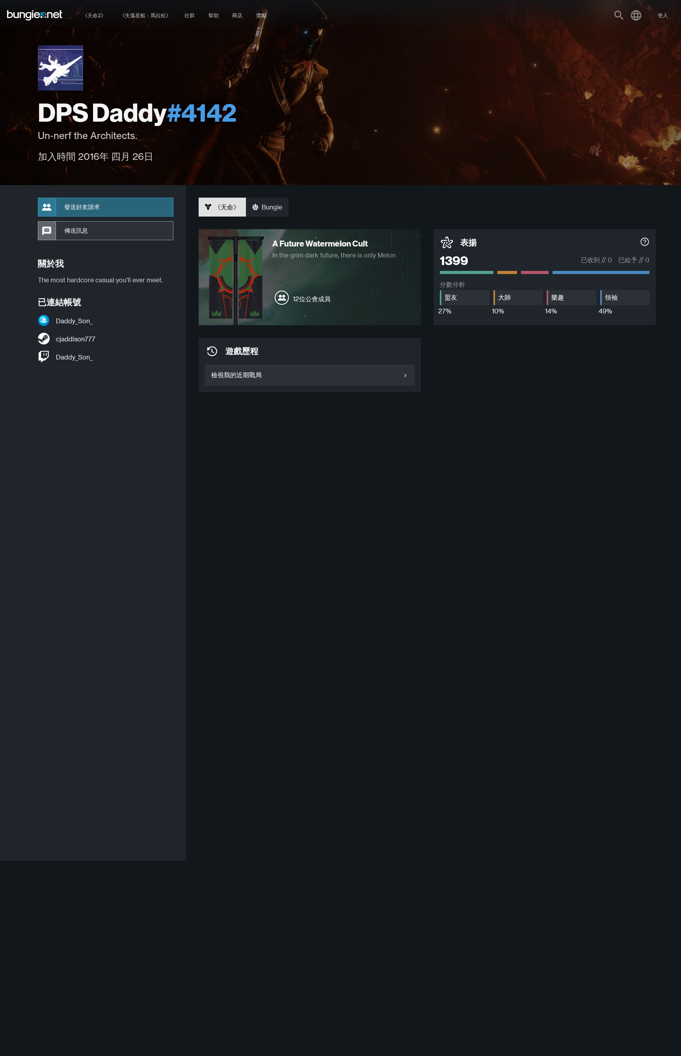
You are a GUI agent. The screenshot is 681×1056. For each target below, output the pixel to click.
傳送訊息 (76, 231)
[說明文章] (644, 351)
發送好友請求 (82, 207)
